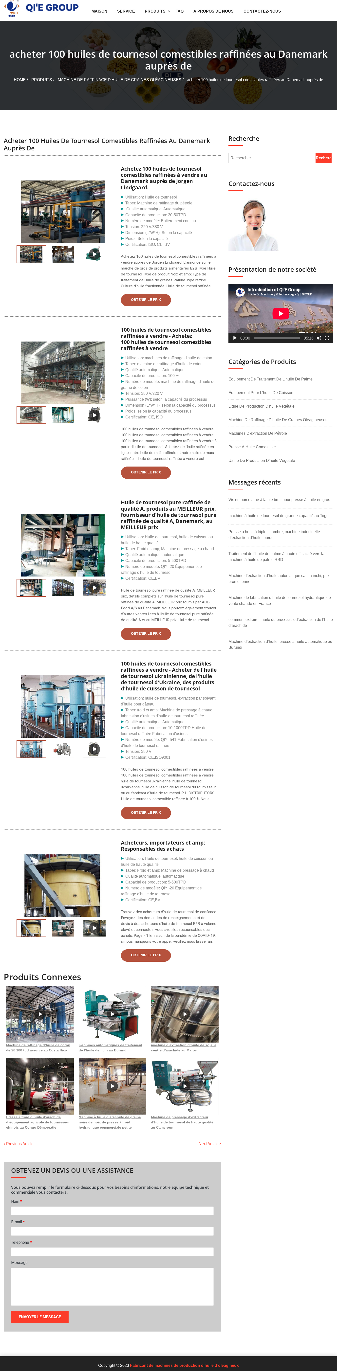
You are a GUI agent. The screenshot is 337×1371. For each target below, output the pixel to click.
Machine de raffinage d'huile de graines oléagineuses (119, 80)
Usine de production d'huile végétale (261, 460)
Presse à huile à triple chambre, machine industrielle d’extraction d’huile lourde (274, 535)
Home (20, 80)
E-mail (18, 1222)
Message (19, 1262)
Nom (16, 1201)
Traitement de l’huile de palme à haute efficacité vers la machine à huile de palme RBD (276, 557)
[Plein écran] (326, 338)
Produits (155, 11)
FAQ (179, 11)
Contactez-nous (262, 11)
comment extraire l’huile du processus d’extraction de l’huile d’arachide (280, 622)
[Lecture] (234, 338)
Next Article (209, 1144)
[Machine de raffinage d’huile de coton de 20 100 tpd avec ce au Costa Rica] (40, 1014)
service (126, 11)
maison (99, 11)
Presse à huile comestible (252, 447)
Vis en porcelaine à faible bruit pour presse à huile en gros (279, 500)
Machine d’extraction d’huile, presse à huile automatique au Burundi (280, 644)
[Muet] (319, 338)
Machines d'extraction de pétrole (257, 433)
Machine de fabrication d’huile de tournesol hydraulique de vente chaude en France (279, 600)
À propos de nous (213, 11)
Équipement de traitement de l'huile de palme (270, 379)
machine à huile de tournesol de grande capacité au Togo (278, 516)
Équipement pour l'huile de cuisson (260, 393)
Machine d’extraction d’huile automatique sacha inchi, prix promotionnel (279, 579)
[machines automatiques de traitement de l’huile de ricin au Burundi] (112, 1014)
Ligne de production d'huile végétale (261, 406)
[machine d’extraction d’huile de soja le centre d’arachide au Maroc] (185, 1014)
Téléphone (21, 1242)
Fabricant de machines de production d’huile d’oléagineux (184, 1365)
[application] (280, 313)
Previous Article (19, 1144)
